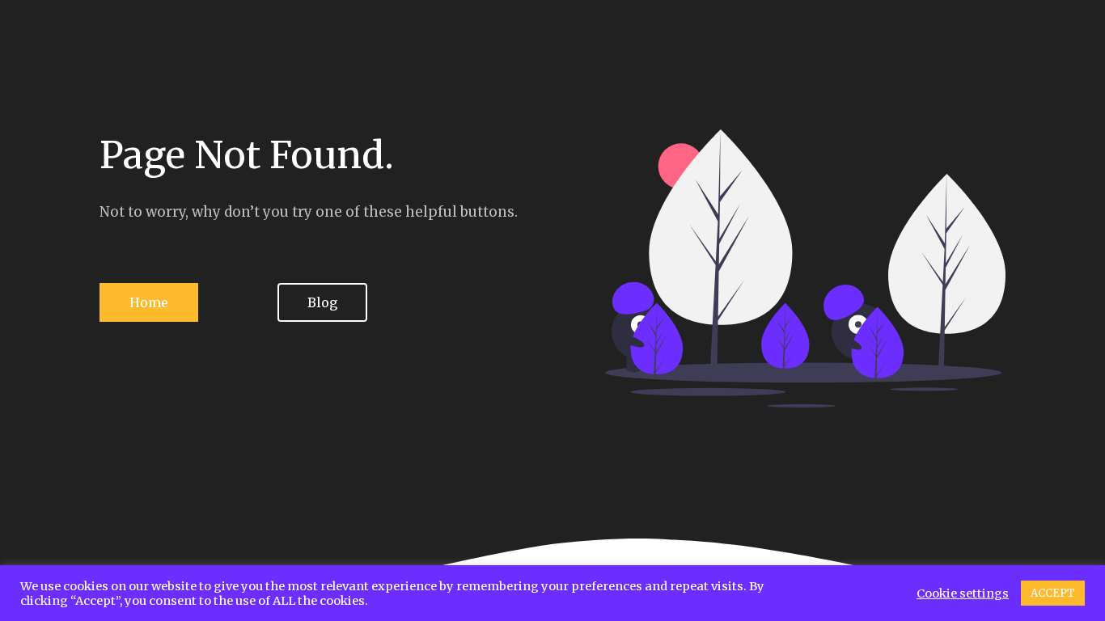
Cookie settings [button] (963, 593)
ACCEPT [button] (1053, 593)
